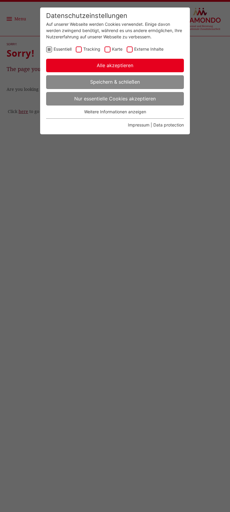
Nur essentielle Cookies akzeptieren (115, 99)
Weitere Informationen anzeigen (115, 111)
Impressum (138, 124)
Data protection (168, 124)
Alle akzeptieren (115, 65)
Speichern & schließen (115, 82)
